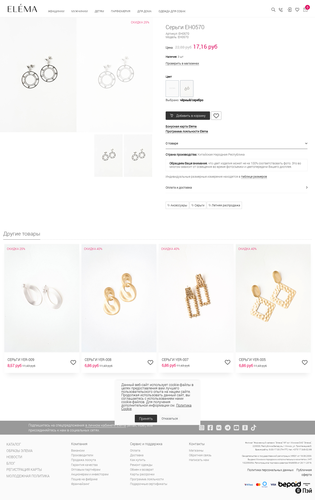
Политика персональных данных (270, 470)
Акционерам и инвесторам (89, 474)
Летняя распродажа (225, 205)
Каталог (13, 444)
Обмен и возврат (142, 469)
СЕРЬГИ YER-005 (252, 359)
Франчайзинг (80, 484)
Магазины (196, 450)
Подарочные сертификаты (148, 484)
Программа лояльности (147, 479)
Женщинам (56, 11)
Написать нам (199, 460)
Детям (100, 11)
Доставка (137, 455)
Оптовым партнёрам (85, 469)
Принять (146, 418)
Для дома (144, 11)
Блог (10, 463)
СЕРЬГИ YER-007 (175, 359)
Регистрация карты (24, 469)
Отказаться (170, 418)
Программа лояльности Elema (187, 131)
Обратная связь (200, 455)
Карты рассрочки (142, 474)
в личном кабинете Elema (105, 425)
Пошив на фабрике (84, 479)
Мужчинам (79, 11)
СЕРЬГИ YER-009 (21, 359)
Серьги (199, 205)
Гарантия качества (84, 465)
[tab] (237, 143)
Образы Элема (19, 450)
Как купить (138, 460)
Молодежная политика (28, 476)
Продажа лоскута (83, 460)
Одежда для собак (172, 11)
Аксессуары (178, 205)
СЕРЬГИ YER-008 (98, 359)
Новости (14, 457)
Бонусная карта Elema (181, 126)
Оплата (135, 450)
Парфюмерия (121, 11)
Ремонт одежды (141, 465)
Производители (82, 455)
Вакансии (78, 450)
